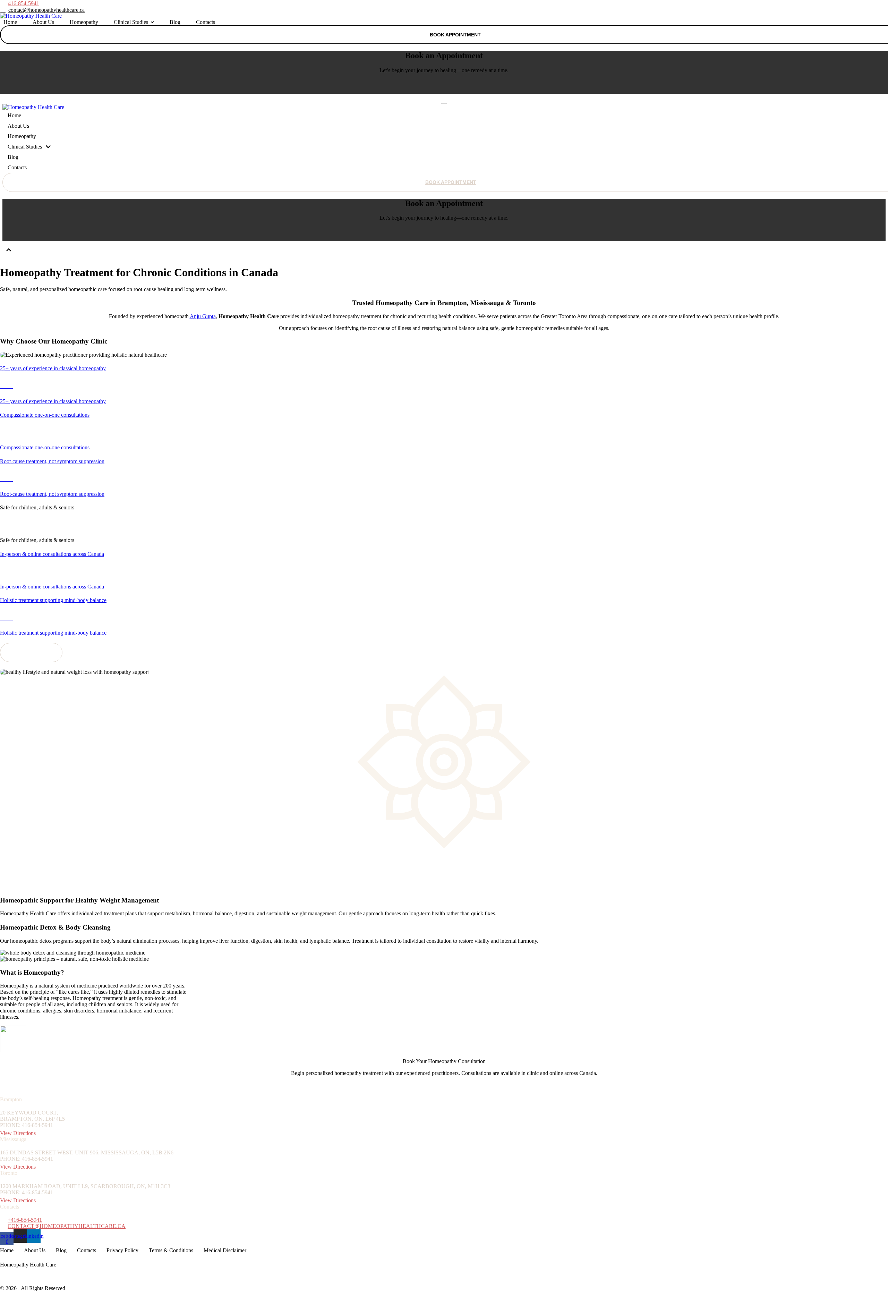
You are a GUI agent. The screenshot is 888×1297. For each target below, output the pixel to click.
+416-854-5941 (25, 1220)
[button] (42, 10)
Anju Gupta (203, 316)
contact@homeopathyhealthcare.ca (67, 1226)
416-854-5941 (23, 3)
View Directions (18, 1133)
